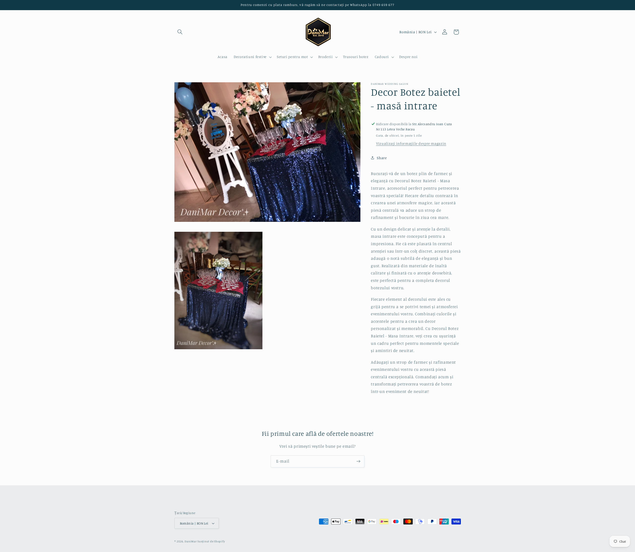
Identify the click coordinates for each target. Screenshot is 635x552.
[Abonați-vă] (358, 461)
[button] (180, 32)
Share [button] (382, 157)
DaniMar (191, 541)
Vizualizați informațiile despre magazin (411, 143)
